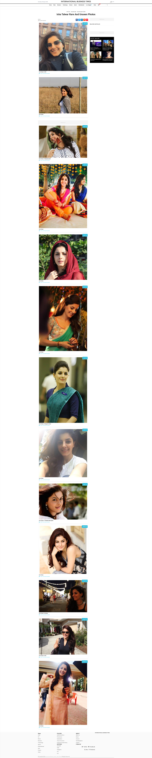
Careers (77, 738)
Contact (77, 742)
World (39, 738)
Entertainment (41, 746)
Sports (39, 744)
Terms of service (60, 740)
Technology (40, 742)
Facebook (92, 746)
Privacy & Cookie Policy (62, 742)
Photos (39, 750)
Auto (39, 748)
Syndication (59, 738)
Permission (59, 736)
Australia (59, 745)
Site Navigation (79, 740)
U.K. (58, 751)
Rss (87, 749)
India (39, 735)
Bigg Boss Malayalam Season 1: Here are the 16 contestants (95, 48)
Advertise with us (60, 735)
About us (78, 735)
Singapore (59, 749)
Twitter (85, 746)
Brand (77, 736)
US (38, 736)
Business (40, 740)
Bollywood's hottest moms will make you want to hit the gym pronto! (107, 48)
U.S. (58, 753)
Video (39, 752)
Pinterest (92, 749)
